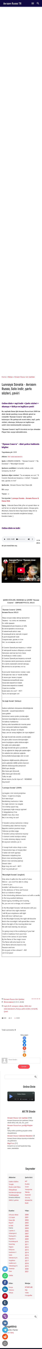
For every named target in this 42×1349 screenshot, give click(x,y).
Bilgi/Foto (10, 1143)
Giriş (12, 1333)
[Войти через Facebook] (24, 1045)
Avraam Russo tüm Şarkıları (24, 377)
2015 (27, 1255)
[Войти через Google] (24, 1051)
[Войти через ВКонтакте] (24, 1041)
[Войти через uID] (24, 1038)
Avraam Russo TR (12, 3)
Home (4, 377)
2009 (26, 1006)
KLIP (9, 1006)
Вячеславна (8, 1002)
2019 (27, 1266)
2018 (27, 1263)
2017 (27, 1261)
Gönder (23, 1066)
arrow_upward (37, 1343)
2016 (27, 1258)
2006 (27, 1231)
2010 (27, 1242)
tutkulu (21, 1006)
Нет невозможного (15, 457)
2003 (27, 1223)
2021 (27, 1272)
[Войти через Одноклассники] (24, 1055)
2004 (27, 1225)
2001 (27, 1217)
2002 (27, 1220)
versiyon (15, 1006)
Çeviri (6, 1012)
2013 (27, 1250)
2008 (27, 1236)
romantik (34, 1009)
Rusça (18, 1009)
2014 (27, 1253)
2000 (27, 1215)
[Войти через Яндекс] (24, 1048)
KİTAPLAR (28, 1287)
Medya (10, 377)
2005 (27, 1228)
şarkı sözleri (25, 1009)
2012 (27, 1247)
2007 (27, 1234)
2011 (27, 1244)
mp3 (5, 1006)
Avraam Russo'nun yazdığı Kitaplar (20, 1125)
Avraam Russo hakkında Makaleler (19, 1136)
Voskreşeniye (14, 1195)
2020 (27, 1269)
